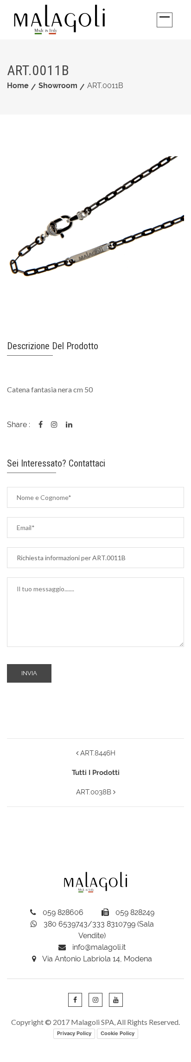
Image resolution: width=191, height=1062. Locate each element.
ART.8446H (96, 753)
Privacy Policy (74, 1033)
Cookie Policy (117, 1033)
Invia (29, 673)
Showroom (57, 85)
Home (18, 85)
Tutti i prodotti (96, 772)
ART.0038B (94, 792)
